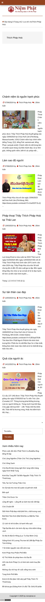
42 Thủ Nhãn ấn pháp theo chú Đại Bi (17, 557)
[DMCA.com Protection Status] (5, 600)
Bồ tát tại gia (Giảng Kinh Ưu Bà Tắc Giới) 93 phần (22, 586)
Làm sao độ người (12, 160)
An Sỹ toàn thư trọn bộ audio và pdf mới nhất (19, 488)
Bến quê (5, 492)
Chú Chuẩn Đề (8, 507)
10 (21, 281)
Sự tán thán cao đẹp (14, 292)
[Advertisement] (22, 71)
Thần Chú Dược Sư (10, 497)
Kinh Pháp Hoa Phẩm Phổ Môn (14, 553)
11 (24, 281)
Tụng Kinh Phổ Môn (10, 574)
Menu (22, 2)
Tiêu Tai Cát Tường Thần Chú (14, 483)
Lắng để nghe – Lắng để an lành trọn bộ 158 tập (20, 502)
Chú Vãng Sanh (8, 463)
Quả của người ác (12, 358)
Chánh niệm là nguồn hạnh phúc (21, 96)
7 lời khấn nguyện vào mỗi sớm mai (16, 548)
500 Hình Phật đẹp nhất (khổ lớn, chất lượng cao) (21, 511)
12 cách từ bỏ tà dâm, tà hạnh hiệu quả (17, 523)
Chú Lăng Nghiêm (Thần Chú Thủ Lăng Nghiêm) (21, 458)
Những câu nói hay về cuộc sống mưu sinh (19, 570)
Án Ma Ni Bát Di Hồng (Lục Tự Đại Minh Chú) (20, 536)
